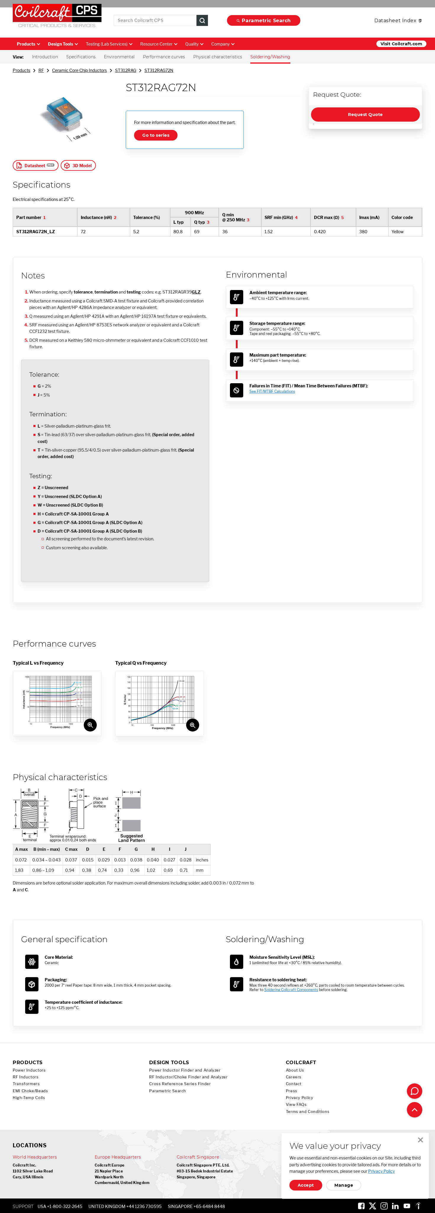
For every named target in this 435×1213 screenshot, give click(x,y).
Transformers (26, 1084)
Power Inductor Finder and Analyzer (184, 1070)
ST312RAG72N (158, 70)
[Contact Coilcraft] (414, 1091)
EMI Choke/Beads (30, 1091)
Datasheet (35, 165)
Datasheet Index (395, 20)
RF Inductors (26, 1077)
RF (41, 70)
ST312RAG (125, 70)
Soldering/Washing (270, 56)
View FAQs (296, 1104)
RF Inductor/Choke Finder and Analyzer (188, 1077)
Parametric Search (266, 20)
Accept (306, 1185)
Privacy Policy (299, 1098)
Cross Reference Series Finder (180, 1084)
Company (220, 43)
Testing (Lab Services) (107, 43)
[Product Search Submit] (202, 20)
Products (26, 43)
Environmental (119, 56)
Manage (343, 1185)
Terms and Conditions (308, 1111)
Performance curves (164, 56)
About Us (295, 1070)
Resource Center (156, 43)
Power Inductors (29, 1070)
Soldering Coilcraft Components (291, 990)
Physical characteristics (217, 56)
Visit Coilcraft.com (401, 43)
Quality (192, 43)
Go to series (155, 135)
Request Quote (365, 114)
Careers (294, 1077)
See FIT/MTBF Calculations (272, 391)
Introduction (45, 56)
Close (420, 1139)
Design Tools (60, 43)
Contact (294, 1084)
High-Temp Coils (29, 1098)
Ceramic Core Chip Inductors (79, 70)
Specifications (81, 56)
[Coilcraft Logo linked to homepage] (57, 17)
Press (291, 1091)
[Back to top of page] (414, 1109)
